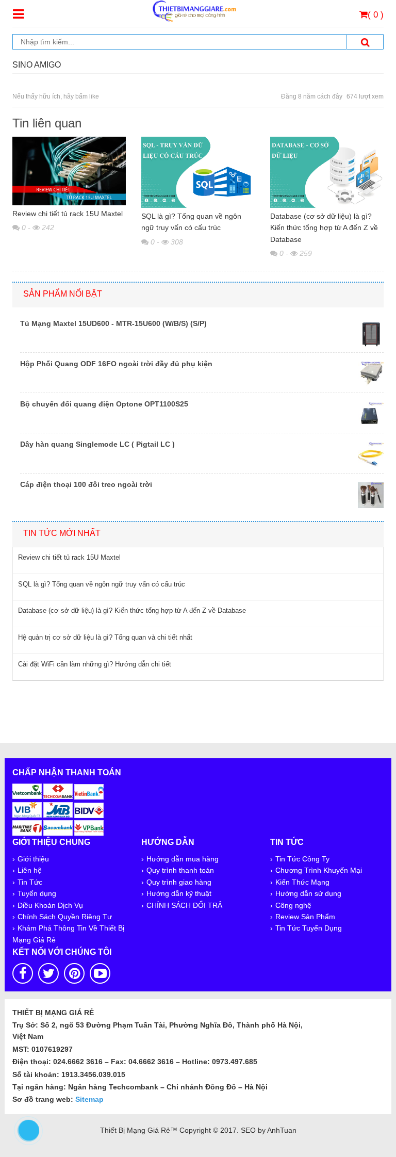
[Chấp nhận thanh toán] (58, 809)
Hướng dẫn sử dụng (308, 893)
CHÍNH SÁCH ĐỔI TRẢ (184, 905)
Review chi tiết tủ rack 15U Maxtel (67, 213)
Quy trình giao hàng (178, 882)
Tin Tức (30, 882)
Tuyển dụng (37, 893)
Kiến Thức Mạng (302, 882)
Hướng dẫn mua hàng (182, 859)
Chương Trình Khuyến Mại (318, 870)
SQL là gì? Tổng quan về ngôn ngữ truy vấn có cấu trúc (191, 222)
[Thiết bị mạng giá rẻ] (194, 10)
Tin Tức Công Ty (302, 859)
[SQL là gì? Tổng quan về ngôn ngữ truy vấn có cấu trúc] (198, 171)
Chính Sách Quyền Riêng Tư (65, 916)
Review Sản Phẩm (305, 916)
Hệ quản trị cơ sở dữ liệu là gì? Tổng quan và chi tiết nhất (105, 637)
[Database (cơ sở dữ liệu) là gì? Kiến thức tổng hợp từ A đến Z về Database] (327, 171)
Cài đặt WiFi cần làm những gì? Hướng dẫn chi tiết (94, 664)
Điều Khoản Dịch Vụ (50, 905)
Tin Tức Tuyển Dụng (308, 928)
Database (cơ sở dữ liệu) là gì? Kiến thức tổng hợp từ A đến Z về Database (324, 227)
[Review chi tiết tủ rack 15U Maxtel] (69, 170)
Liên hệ (30, 870)
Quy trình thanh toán (180, 870)
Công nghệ (293, 905)
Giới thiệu (33, 859)
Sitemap (89, 1099)
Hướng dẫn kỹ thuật (178, 893)
